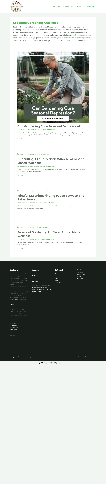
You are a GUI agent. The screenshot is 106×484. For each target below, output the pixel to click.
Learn (79, 276)
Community (80, 278)
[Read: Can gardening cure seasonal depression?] (53, 87)
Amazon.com (13, 299)
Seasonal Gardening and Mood (36, 129)
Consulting (80, 272)
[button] (90, 6)
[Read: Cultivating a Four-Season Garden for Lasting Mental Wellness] (34, 154)
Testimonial (65, 6)
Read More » (20, 139)
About (72, 6)
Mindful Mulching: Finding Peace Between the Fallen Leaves (50, 197)
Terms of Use (13, 329)
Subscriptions (81, 274)
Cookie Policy (13, 323)
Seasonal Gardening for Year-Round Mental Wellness (49, 234)
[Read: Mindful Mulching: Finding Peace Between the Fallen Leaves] (34, 191)
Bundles (79, 270)
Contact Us (79, 6)
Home (53, 6)
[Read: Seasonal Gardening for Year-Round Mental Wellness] (32, 227)
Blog (59, 6)
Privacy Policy (14, 325)
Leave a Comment (22, 129)
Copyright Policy (14, 327)
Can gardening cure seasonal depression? (49, 126)
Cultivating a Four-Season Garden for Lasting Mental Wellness (51, 161)
